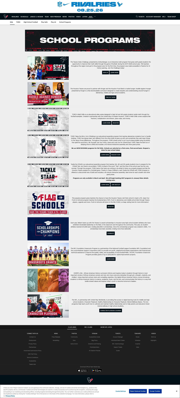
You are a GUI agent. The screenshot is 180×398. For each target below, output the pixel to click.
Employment (32, 340)
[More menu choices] (95, 16)
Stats (137, 347)
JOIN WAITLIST (115, 184)
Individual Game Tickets (118, 340)
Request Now (115, 154)
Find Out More (110, 97)
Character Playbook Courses (110, 310)
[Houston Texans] (90, 380)
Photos (74, 333)
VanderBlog (56, 340)
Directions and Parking (94, 343)
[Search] (137, 16)
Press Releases (56, 337)
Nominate (111, 233)
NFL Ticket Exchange (118, 343)
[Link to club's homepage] (5, 16)
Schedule (137, 340)
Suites (118, 350)
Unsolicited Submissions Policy (32, 350)
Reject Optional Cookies (138, 391)
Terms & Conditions (32, 357)
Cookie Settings (121, 391)
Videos (153, 333)
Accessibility (32, 361)
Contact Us (32, 337)
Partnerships (32, 347)
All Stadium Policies (94, 350)
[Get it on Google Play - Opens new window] (96, 371)
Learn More (114, 72)
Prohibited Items (94, 347)
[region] (90, 391)
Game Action (74, 343)
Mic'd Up (153, 337)
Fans (74, 340)
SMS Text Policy (32, 354)
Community (74, 337)
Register (116, 123)
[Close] (176, 391)
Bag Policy (95, 340)
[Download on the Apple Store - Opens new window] (82, 371)
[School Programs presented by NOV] (90, 40)
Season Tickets (118, 347)
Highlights (153, 340)
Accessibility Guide (94, 337)
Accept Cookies (155, 391)
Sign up (105, 72)
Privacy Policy (32, 343)
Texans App (32, 364)
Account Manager (118, 337)
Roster (137, 337)
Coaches (137, 343)
